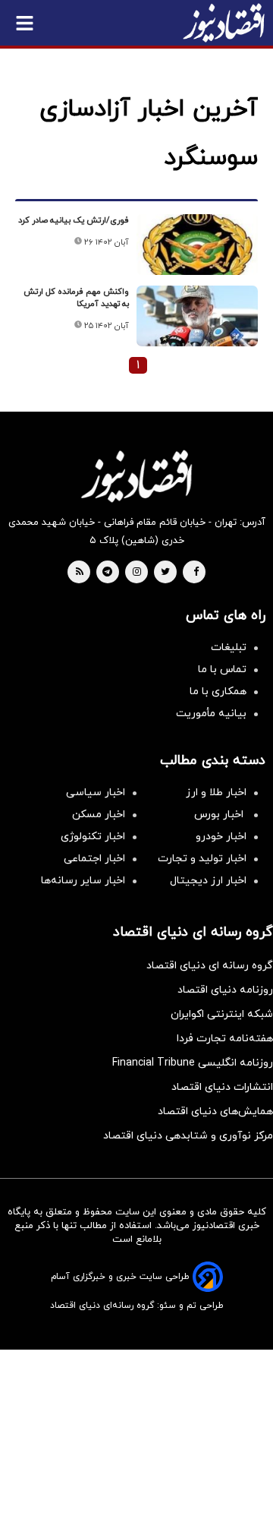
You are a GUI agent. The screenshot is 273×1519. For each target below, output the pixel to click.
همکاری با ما (218, 691)
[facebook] (196, 572)
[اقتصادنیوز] (136, 476)
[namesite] (223, 23)
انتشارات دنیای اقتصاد (222, 1087)
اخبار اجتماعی (94, 858)
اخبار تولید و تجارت (202, 858)
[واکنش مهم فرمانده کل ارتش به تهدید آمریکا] (197, 316)
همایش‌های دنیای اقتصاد (215, 1111)
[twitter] (165, 572)
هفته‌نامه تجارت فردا (225, 1038)
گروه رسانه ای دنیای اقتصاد (209, 965)
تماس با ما (222, 669)
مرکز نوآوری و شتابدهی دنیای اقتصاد (188, 1136)
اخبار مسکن (98, 814)
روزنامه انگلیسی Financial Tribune (192, 1063)
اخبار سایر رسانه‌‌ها (83, 880)
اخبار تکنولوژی (93, 836)
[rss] (79, 572)
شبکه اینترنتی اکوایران (222, 1014)
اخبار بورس (220, 814)
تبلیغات (228, 647)
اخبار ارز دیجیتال (208, 880)
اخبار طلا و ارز (216, 792)
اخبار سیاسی (95, 792)
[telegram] (107, 572)
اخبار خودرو (221, 836)
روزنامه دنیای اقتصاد (225, 990)
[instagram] (137, 572)
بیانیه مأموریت (211, 713)
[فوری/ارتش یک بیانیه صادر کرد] (197, 244)
